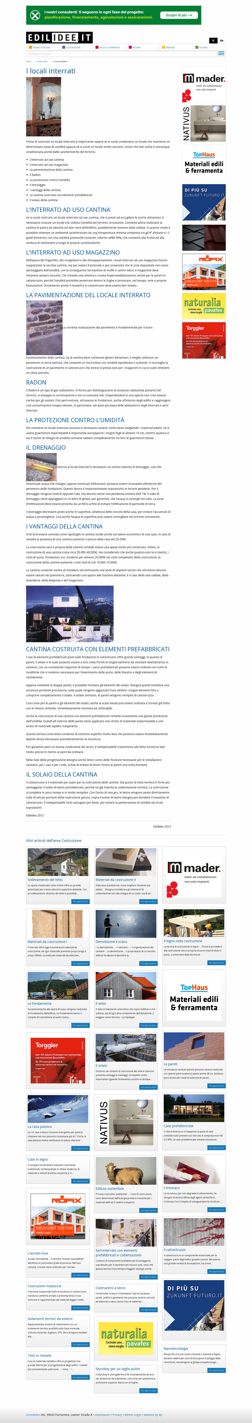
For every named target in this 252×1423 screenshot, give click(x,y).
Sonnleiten (33, 1415)
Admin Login (133, 1415)
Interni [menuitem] (136, 47)
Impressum (102, 1415)
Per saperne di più (80, 901)
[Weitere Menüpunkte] (221, 53)
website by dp (153, 1415)
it (213, 40)
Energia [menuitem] (170, 47)
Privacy (117, 1415)
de (221, 40)
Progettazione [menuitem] (41, 47)
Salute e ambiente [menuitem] (109, 47)
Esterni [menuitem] (203, 47)
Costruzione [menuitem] (73, 47)
